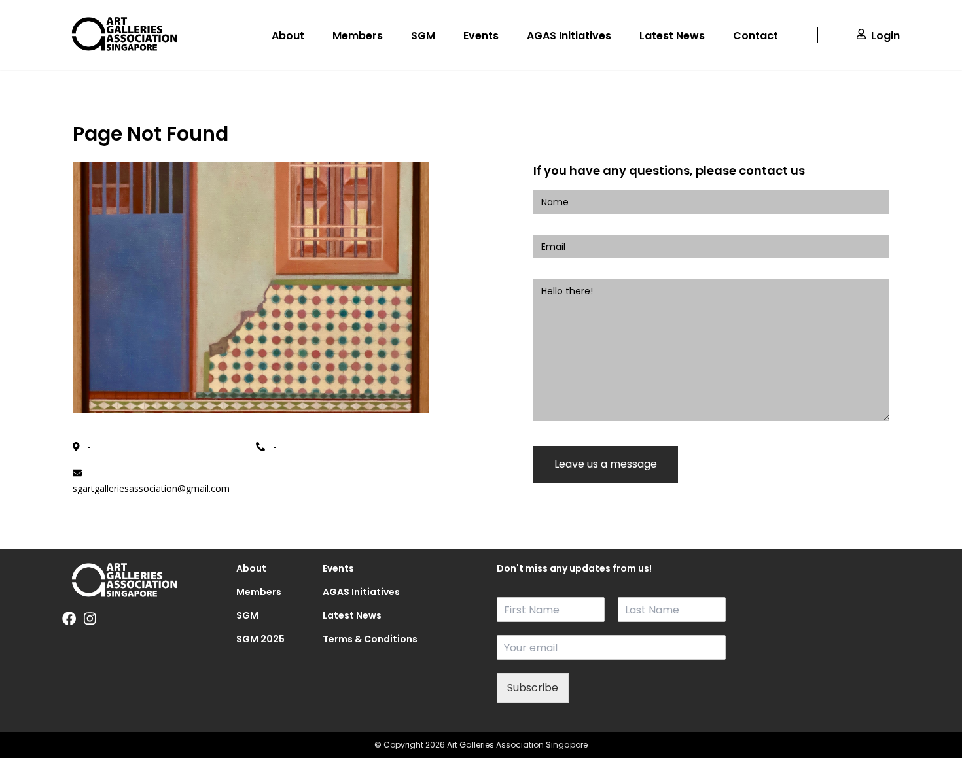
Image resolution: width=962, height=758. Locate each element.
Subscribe (532, 687)
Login (885, 35)
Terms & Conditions (350, 639)
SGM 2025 (260, 639)
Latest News (672, 35)
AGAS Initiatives (569, 35)
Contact (755, 35)
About (288, 35)
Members (357, 35)
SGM (423, 35)
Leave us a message (605, 464)
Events (481, 35)
